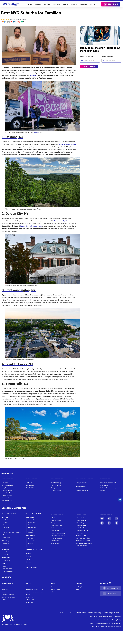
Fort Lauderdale (7, 568)
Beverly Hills (31, 520)
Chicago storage (55, 523)
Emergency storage (56, 490)
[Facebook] (109, 523)
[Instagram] (102, 518)
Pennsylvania (6, 557)
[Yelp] (116, 523)
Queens (5, 525)
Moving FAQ (29, 602)
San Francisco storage (57, 528)
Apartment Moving (7, 500)
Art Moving (29, 482)
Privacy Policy (116, 620)
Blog (52, 587)
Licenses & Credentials (8, 594)
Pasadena (30, 532)
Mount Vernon (7, 537)
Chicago (30, 556)
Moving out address (87, 56)
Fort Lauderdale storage (57, 535)
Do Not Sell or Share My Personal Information (106, 627)
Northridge (31, 530)
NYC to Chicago (80, 523)
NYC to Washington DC (82, 530)
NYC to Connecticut (81, 520)
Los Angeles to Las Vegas (83, 540)
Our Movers (5, 589)
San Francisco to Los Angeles (84, 543)
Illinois (28, 553)
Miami (4, 566)
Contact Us (29, 587)
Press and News (55, 589)
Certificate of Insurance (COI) (108, 482)
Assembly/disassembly (82, 490)
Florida (4, 563)
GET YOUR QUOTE (89, 66)
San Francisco (32, 541)
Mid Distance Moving (7, 485)
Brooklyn (5, 522)
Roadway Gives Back (81, 587)
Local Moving (5, 482)
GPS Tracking (104, 485)
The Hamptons (7, 535)
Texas (28, 559)
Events (77, 589)
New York (5, 517)
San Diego (30, 538)
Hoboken (5, 546)
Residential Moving (7, 498)
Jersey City (6, 543)
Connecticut (5, 549)
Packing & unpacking (81, 482)
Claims (28, 594)
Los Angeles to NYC (81, 535)
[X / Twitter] (102, 523)
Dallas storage (55, 543)
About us (4, 587)
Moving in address (107, 56)
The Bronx (6, 527)
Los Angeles (30, 517)
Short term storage (56, 482)
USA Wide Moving (31, 567)
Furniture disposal (81, 486)
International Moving (7, 493)
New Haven (6, 552)
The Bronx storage (56, 520)
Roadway (36, 132)
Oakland (30, 546)
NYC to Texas (79, 533)
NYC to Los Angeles (81, 525)
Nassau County (7, 530)
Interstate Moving (7, 490)
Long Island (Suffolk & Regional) (12, 532)
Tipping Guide (30, 599)
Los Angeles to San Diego (83, 538)
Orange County (31, 536)
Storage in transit (56, 488)
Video (52, 592)
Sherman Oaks (32, 527)
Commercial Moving (7, 495)
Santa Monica (31, 522)
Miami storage (55, 530)
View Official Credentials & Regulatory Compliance (105, 616)
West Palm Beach (8, 571)
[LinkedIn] (116, 518)
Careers (4, 599)
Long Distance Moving (8, 488)
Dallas (29, 562)
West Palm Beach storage (58, 533)
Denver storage (55, 540)
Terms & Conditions (104, 620)
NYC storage (54, 518)
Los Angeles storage (56, 525)
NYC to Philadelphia (81, 545)
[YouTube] (109, 518)
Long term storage (56, 485)
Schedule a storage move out (34, 592)
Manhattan (6, 520)
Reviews (4, 592)
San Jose (30, 543)
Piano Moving (30, 485)
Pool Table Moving (31, 488)
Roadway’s (33, 75)
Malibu (29, 525)
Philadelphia (6, 560)
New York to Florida (81, 528)
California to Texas (81, 518)
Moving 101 (29, 597)
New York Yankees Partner (9, 597)
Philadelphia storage (56, 538)
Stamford (5, 554)
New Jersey (5, 541)
